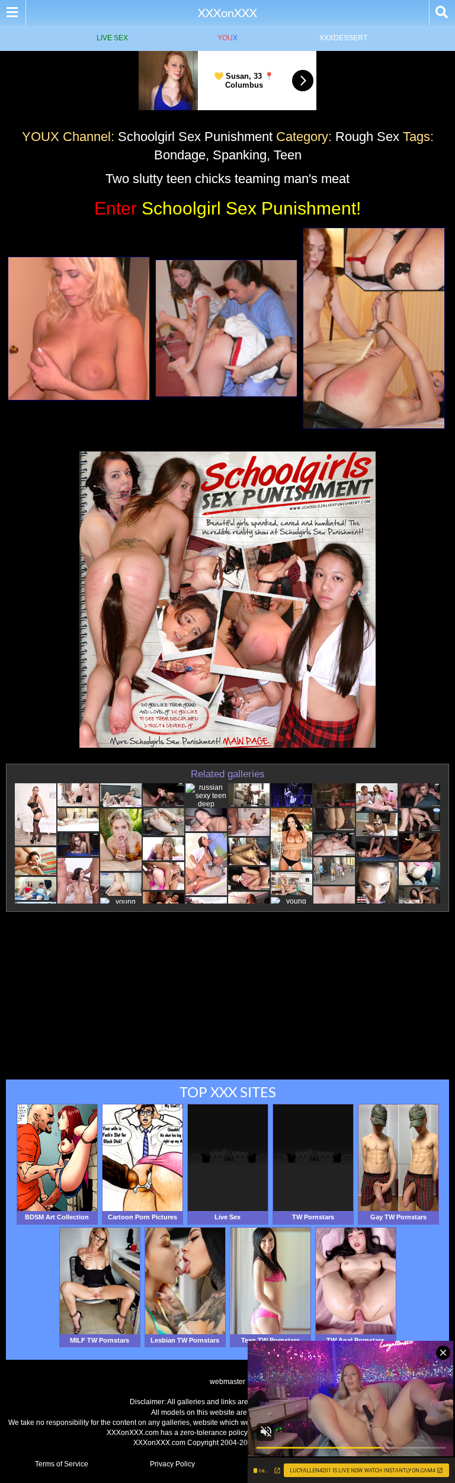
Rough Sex (367, 136)
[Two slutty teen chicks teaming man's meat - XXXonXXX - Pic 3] (374, 328)
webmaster (227, 1382)
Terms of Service (61, 1464)
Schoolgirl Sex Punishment (195, 136)
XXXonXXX (227, 12)
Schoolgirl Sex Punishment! (227, 208)
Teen (288, 155)
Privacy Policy (172, 1464)
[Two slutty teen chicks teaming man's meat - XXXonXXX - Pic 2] (226, 328)
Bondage (180, 155)
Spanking (240, 155)
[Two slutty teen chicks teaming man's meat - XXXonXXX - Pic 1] (79, 329)
